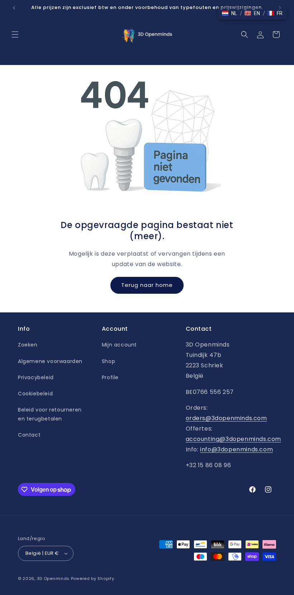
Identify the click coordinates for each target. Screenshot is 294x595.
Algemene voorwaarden (50, 361)
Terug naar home (147, 285)
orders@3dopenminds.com (226, 418)
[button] (15, 34)
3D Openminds (53, 578)
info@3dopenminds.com (236, 449)
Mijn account (119, 344)
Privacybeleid (36, 377)
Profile (110, 377)
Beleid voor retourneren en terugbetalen (50, 414)
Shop (108, 361)
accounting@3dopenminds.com (233, 439)
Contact (29, 434)
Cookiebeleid (35, 393)
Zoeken (28, 344)
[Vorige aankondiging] (14, 8)
